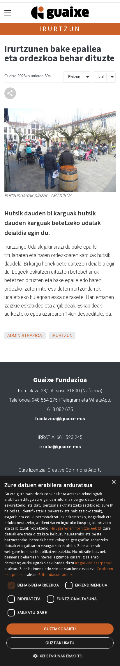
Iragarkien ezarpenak (93, 562)
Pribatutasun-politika (56, 574)
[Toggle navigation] (8, 13)
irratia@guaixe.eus (60, 446)
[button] (60, 655)
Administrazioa (24, 335)
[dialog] (60, 571)
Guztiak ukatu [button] (59, 642)
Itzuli (100, 77)
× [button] (113, 482)
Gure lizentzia (31, 470)
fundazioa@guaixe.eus (60, 418)
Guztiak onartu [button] (60, 628)
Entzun (74, 77)
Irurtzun (59, 28)
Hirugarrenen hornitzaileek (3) (76, 528)
